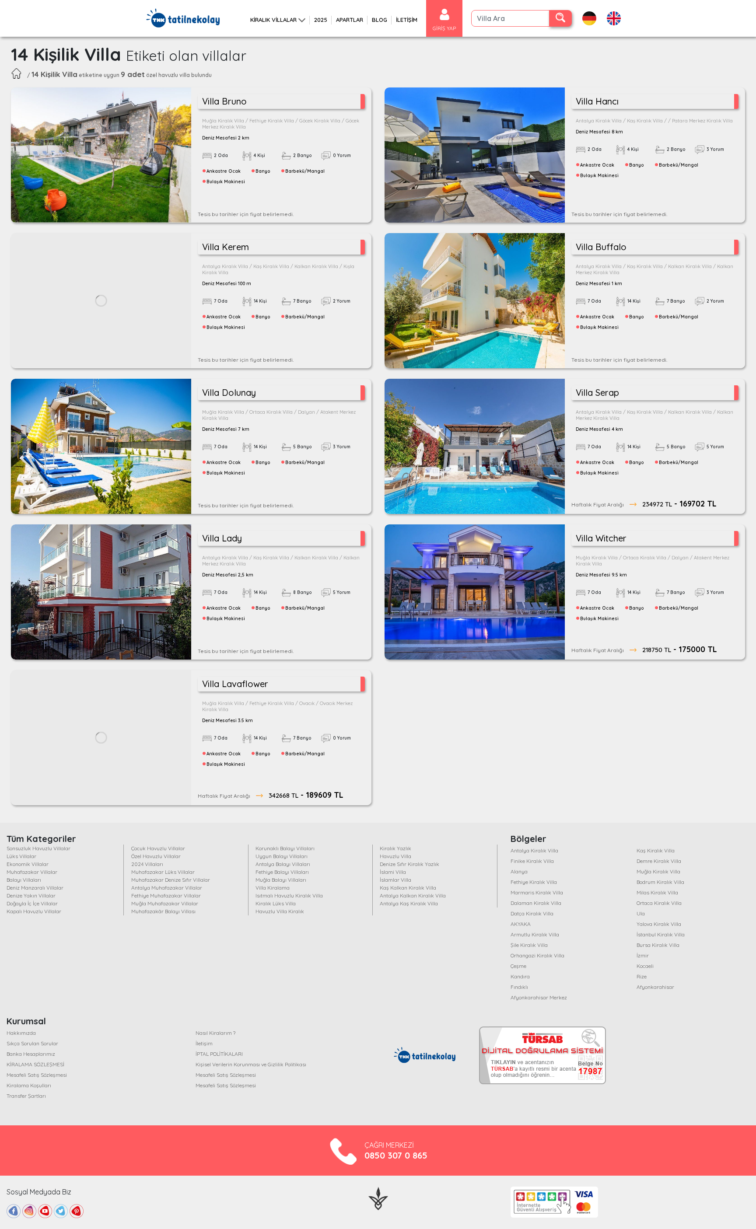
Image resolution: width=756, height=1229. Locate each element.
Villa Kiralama (273, 887)
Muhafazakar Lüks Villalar (163, 872)
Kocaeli (645, 966)
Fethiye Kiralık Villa (534, 882)
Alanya (519, 871)
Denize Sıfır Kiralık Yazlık (409, 864)
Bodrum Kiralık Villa (660, 882)
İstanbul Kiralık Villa (661, 934)
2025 (320, 19)
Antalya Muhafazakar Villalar (166, 887)
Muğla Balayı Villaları (281, 879)
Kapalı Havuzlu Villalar (34, 911)
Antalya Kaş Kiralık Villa (409, 903)
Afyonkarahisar (655, 987)
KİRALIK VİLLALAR (273, 19)
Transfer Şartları (26, 1096)
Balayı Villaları (24, 879)
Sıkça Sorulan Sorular (32, 1043)
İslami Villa (393, 872)
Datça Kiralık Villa (532, 913)
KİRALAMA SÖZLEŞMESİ (35, 1064)
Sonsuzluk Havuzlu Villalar (38, 848)
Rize (642, 976)
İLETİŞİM (406, 19)
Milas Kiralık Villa (657, 892)
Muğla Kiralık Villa (658, 871)
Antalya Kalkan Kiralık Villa (413, 895)
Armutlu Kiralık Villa (535, 934)
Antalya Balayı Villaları (283, 864)
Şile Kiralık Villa (529, 945)
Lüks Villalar (21, 856)
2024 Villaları (147, 864)
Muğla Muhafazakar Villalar (164, 903)
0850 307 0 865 (395, 1155)
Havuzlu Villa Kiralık (280, 911)
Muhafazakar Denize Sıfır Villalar (170, 879)
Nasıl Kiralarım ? (215, 1033)
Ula (641, 913)
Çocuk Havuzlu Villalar (158, 848)
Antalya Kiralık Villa (534, 850)
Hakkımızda (21, 1033)
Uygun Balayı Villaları (282, 856)
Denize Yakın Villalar (31, 895)
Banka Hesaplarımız (31, 1054)
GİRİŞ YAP (444, 28)
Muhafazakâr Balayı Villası (163, 911)
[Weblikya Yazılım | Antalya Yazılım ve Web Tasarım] (378, 1197)
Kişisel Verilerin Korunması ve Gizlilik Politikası (251, 1064)
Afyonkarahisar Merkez (539, 997)
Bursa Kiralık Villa (658, 945)
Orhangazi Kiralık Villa (537, 955)
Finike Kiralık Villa (532, 861)
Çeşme (518, 966)
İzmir (643, 955)
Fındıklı (519, 987)
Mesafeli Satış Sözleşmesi (37, 1075)
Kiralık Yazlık (395, 848)
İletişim (204, 1043)
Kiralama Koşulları (29, 1085)
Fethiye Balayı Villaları (282, 872)
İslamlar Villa (395, 879)
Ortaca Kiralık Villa (659, 903)
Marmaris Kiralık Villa (537, 892)
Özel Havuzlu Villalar (156, 856)
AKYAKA (521, 924)
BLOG (379, 19)
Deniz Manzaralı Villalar (35, 887)
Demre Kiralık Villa (659, 861)
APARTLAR (349, 19)
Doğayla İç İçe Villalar (32, 903)
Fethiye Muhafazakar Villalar (166, 895)
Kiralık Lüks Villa (276, 903)
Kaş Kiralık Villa (656, 850)
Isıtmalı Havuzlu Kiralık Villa (289, 895)
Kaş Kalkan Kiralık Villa (408, 887)
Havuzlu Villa (395, 856)
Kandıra (520, 976)
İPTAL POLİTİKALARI (219, 1054)
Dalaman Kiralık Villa (536, 903)
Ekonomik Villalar (28, 864)
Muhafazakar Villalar (32, 872)
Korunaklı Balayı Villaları (285, 848)
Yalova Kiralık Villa (659, 924)
